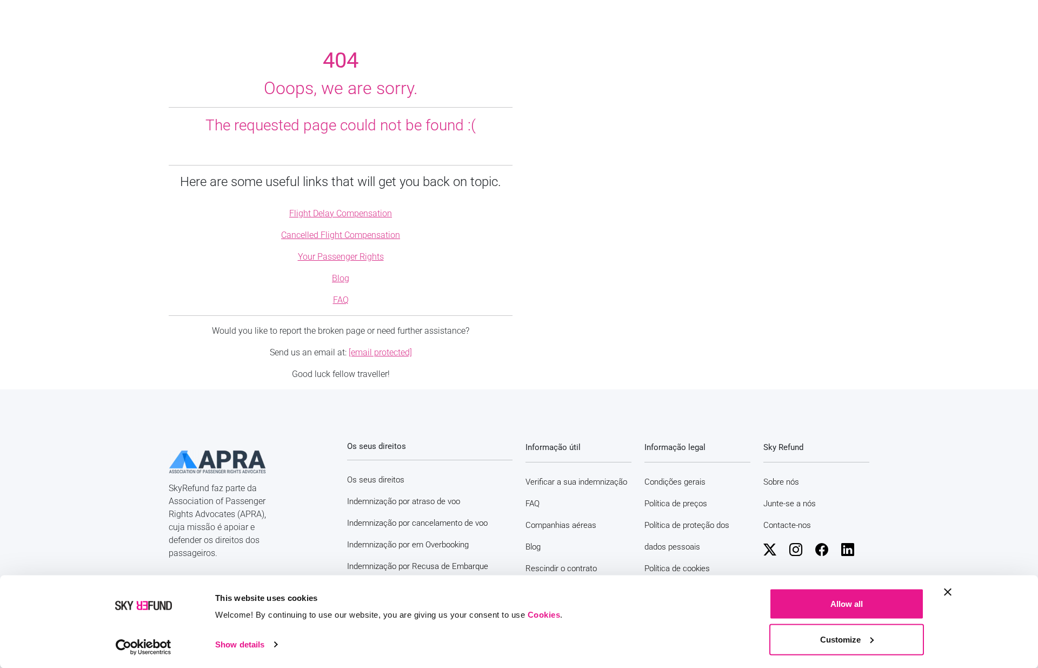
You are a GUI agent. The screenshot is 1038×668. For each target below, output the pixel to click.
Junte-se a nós (789, 503)
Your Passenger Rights (341, 257)
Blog (340, 278)
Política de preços (675, 503)
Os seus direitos (375, 480)
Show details (239, 644)
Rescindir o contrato (561, 568)
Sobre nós (781, 482)
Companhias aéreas (560, 525)
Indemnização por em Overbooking (408, 545)
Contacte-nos (787, 525)
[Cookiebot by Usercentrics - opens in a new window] (143, 647)
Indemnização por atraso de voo (403, 501)
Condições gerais (675, 482)
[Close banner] (948, 592)
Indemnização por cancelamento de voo (417, 523)
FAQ (341, 300)
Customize (840, 639)
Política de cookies (677, 568)
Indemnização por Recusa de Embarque (417, 566)
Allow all (846, 604)
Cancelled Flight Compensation (340, 235)
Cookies (544, 614)
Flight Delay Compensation (340, 213)
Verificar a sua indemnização (576, 482)
